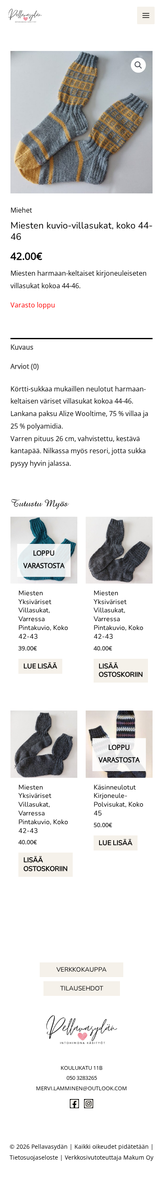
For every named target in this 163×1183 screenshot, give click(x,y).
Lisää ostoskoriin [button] (121, 671)
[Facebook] (74, 1103)
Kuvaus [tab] (21, 347)
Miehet (21, 210)
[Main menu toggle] (146, 15)
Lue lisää (40, 666)
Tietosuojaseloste (34, 1157)
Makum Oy (138, 1157)
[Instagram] (88, 1103)
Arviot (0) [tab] (24, 366)
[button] (138, 65)
